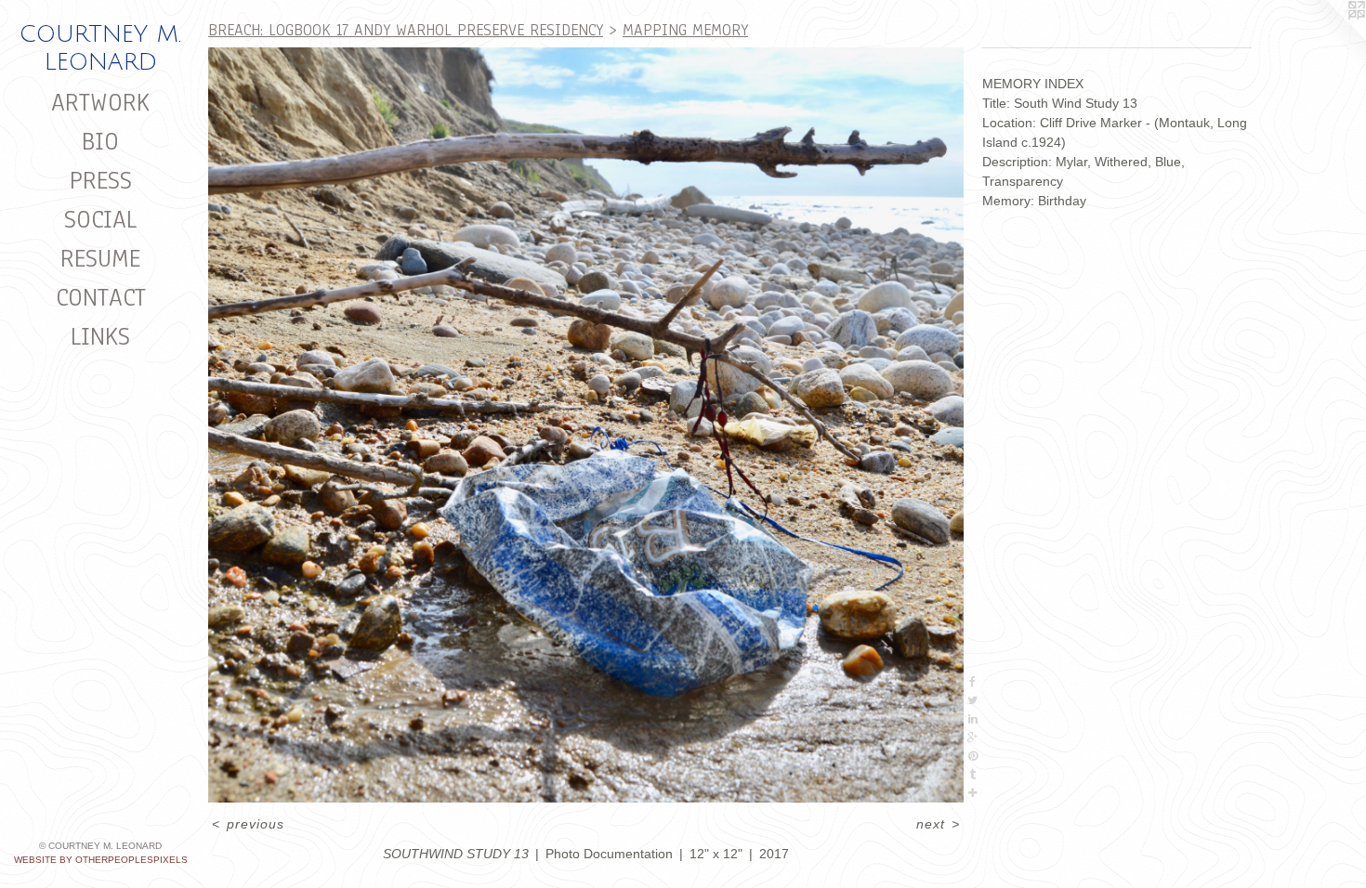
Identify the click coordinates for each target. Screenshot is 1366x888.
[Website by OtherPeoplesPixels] (1329, 37)
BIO (100, 141)
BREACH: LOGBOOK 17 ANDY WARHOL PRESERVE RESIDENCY (405, 30)
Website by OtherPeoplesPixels (101, 860)
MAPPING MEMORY (685, 30)
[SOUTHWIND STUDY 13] (586, 425)
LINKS (100, 336)
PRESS (101, 180)
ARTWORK (100, 102)
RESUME (100, 258)
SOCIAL (100, 219)
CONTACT (101, 297)
